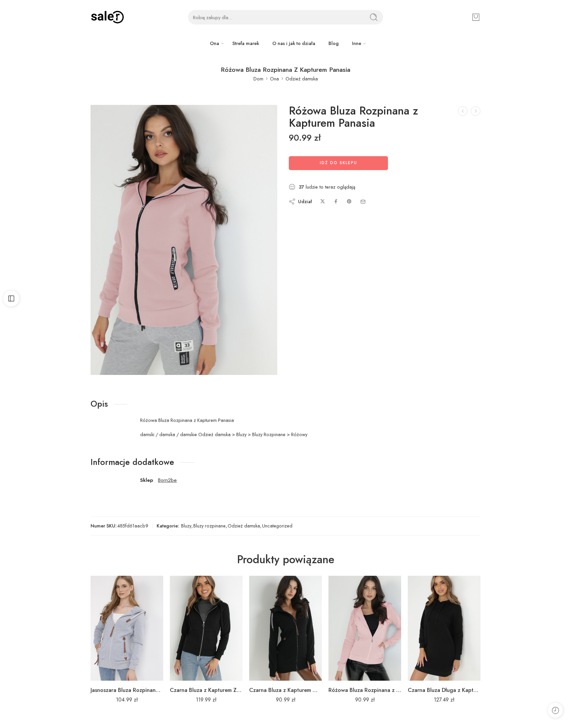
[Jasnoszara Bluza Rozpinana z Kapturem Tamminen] (127, 628)
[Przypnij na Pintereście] (349, 201)
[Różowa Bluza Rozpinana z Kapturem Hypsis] (364, 628)
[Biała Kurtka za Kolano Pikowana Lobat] (463, 111)
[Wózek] (475, 17)
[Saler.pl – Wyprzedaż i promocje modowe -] (107, 17)
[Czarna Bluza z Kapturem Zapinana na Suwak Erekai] (206, 628)
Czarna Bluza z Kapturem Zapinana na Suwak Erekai (206, 690)
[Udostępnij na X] (322, 201)
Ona (214, 43)
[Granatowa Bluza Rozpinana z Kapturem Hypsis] (475, 111)
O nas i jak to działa (293, 43)
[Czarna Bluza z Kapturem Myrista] (285, 628)
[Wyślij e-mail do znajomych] (363, 201)
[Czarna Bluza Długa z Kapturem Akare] (444, 628)
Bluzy (186, 525)
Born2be (167, 480)
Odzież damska (302, 78)
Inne (356, 43)
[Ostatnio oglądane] (555, 710)
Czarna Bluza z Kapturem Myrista (285, 690)
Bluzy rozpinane (209, 525)
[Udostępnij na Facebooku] (335, 201)
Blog (333, 43)
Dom (258, 78)
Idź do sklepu (338, 163)
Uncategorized (277, 525)
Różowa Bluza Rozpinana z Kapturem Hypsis (364, 690)
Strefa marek (245, 43)
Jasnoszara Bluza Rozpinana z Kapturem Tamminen (127, 690)
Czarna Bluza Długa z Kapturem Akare (444, 690)
